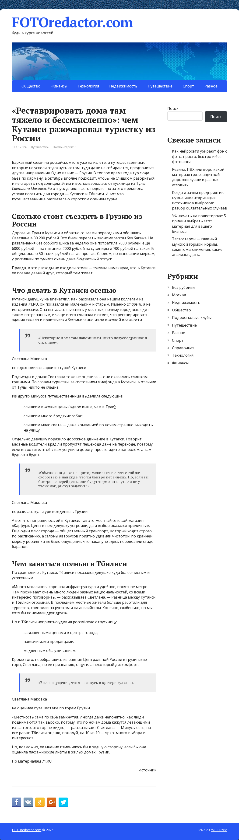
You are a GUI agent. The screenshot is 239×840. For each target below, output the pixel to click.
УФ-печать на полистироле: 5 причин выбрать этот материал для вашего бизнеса (199, 223)
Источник (147, 770)
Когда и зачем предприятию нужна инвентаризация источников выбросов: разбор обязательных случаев (199, 200)
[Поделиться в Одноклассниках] (40, 802)
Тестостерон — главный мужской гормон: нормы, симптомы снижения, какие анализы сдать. (197, 246)
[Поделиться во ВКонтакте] (28, 802)
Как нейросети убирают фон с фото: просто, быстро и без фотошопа (199, 156)
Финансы (59, 86)
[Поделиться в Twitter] (63, 802)
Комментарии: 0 (64, 147)
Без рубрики (183, 287)
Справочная (183, 347)
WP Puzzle (219, 830)
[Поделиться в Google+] (51, 802)
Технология (88, 86)
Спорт (188, 86)
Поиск (173, 108)
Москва (179, 294)
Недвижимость (123, 86)
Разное (211, 86)
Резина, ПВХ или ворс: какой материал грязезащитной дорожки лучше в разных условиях (198, 177)
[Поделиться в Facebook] (16, 802)
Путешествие (160, 86)
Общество (30, 86)
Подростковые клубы (191, 317)
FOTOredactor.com (72, 22)
